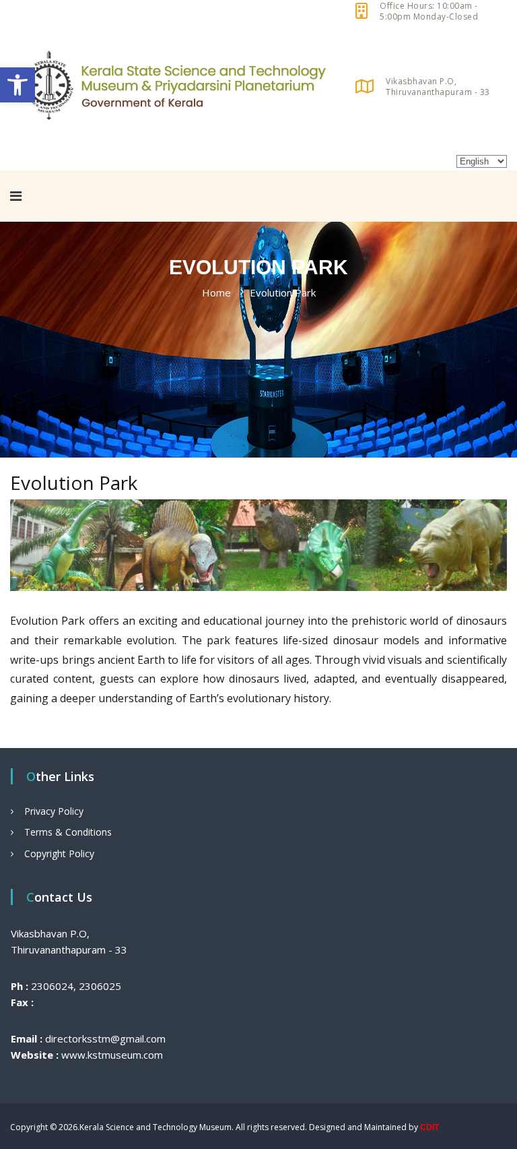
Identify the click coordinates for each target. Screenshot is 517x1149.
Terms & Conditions (68, 832)
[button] (17, 84)
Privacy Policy (53, 811)
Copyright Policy (59, 853)
